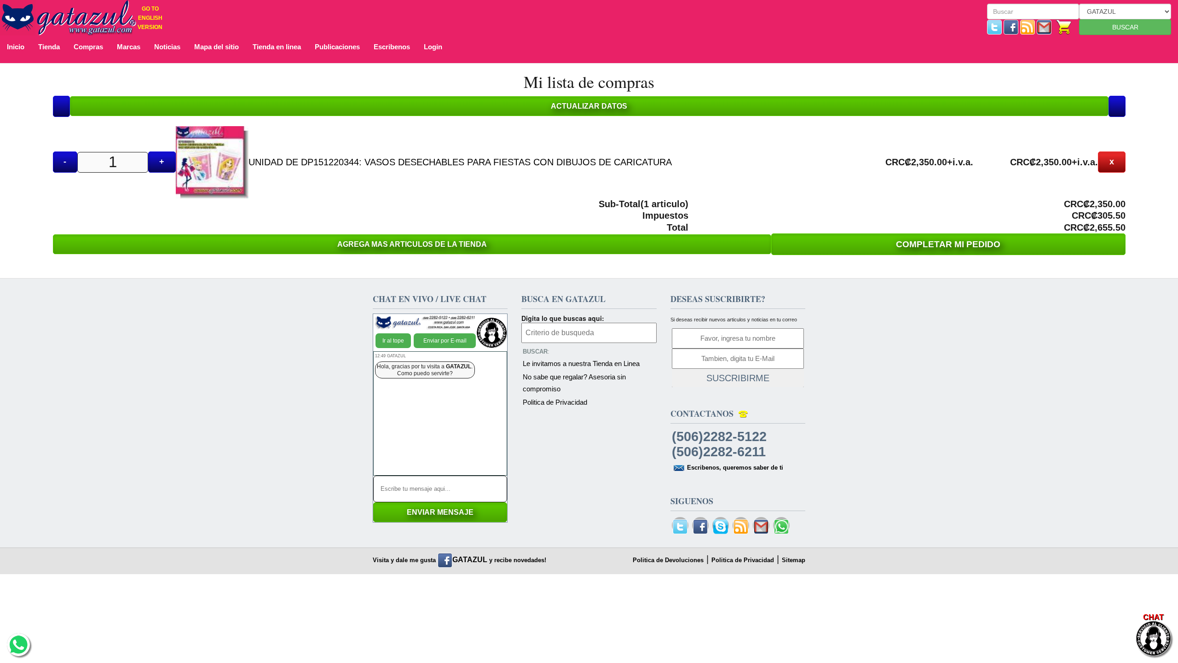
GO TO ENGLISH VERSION (150, 18)
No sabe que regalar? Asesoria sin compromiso (574, 383)
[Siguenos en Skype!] (720, 527)
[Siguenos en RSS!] (1027, 26)
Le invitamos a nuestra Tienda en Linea (581, 363)
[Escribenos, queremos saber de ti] (1044, 26)
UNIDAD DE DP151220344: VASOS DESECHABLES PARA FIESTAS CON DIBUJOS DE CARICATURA (460, 162)
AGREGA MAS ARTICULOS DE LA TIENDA (412, 244)
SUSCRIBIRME (737, 378)
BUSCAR (1125, 27)
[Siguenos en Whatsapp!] (781, 527)
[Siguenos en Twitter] (994, 26)
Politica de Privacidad (555, 402)
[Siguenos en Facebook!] (1011, 26)
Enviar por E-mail (445, 340)
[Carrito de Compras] (1064, 26)
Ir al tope (393, 340)
